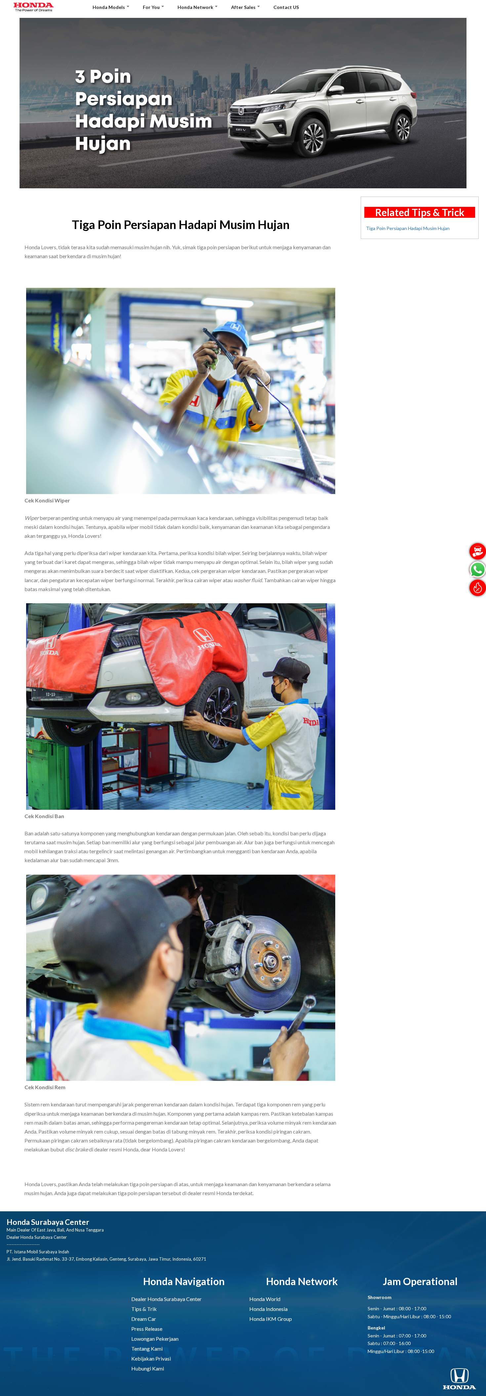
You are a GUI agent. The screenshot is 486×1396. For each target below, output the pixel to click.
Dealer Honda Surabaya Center (166, 1299)
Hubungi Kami (147, 1368)
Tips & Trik (144, 1309)
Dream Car (143, 1319)
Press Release (146, 1329)
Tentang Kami (147, 1348)
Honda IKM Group (270, 1319)
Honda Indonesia (268, 1309)
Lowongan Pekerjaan (155, 1338)
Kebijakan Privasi (151, 1358)
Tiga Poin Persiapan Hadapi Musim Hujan (408, 228)
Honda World (264, 1299)
